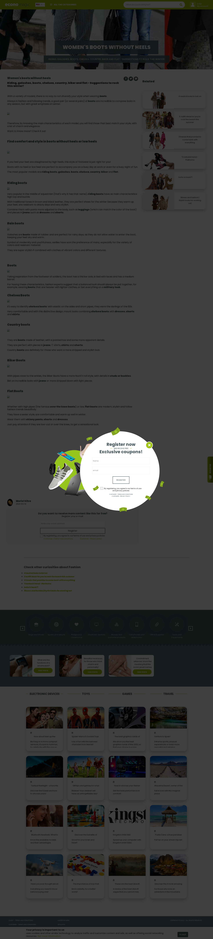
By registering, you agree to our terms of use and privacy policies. (122, 489)
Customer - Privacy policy (121, 496)
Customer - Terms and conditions (121, 494)
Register (120, 480)
